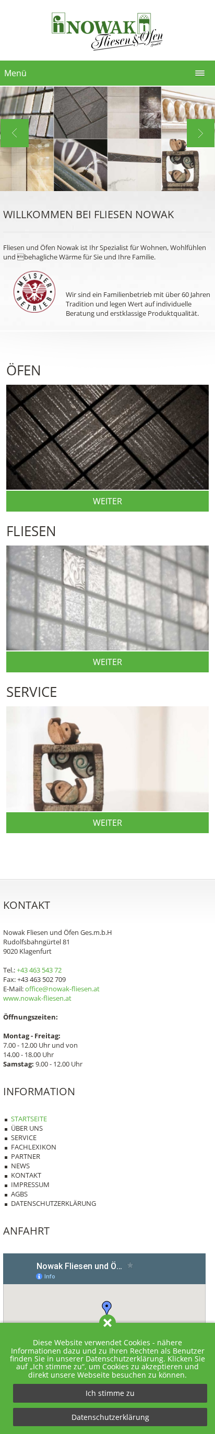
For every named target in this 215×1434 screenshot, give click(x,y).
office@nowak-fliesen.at (62, 988)
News (20, 1165)
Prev (15, 133)
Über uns (27, 1128)
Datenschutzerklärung (110, 1417)
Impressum (30, 1184)
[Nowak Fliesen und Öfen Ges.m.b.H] (107, 53)
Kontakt (26, 1175)
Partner (25, 1156)
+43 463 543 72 (39, 970)
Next (201, 133)
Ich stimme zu (110, 1393)
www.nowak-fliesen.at (37, 998)
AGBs (19, 1194)
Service (24, 1137)
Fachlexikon (33, 1147)
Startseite (29, 1118)
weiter (107, 501)
